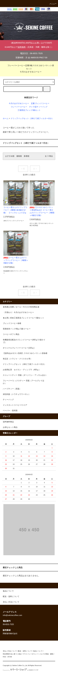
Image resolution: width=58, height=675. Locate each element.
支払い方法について (10, 651)
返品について (38, 651)
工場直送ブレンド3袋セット (29, 110)
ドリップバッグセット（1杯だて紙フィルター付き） (32, 118)
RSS (4, 657)
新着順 (26, 156)
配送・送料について (25, 651)
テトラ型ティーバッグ (38, 107)
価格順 (19, 156)
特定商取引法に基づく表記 (12, 654)
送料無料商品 (8, 422)
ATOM (9, 657)
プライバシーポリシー (30, 654)
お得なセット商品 (10, 427)
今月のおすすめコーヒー (31, 72)
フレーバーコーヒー (19, 107)
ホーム (5, 118)
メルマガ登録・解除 (46, 654)
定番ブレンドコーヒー (40, 103)
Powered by (6, 670)
